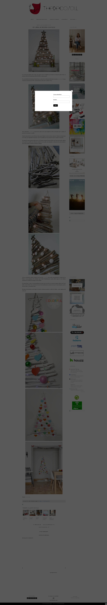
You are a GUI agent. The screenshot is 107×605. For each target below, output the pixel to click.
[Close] (72, 91)
